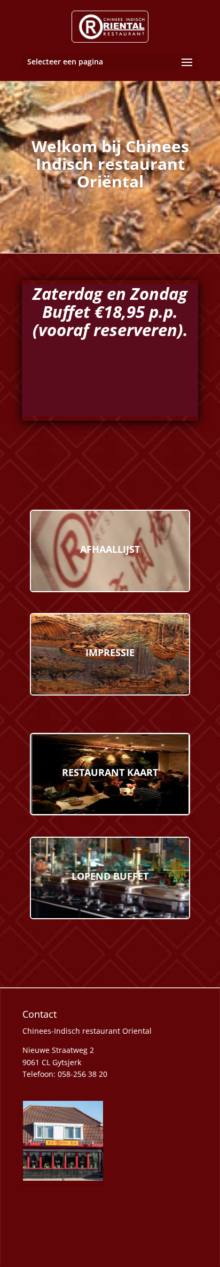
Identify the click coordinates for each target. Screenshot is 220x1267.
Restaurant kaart (110, 772)
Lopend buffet (110, 876)
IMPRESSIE (110, 652)
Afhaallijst (110, 549)
